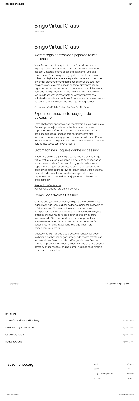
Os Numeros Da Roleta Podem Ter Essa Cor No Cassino (63, 107)
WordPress (130, 395)
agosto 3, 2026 (128, 320)
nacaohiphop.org (14, 3)
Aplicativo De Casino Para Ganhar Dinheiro (57, 188)
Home (131, 3)
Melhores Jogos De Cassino (20, 327)
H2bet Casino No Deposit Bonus (116, 283)
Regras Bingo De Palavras (48, 185)
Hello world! (14, 283)
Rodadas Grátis (13, 341)
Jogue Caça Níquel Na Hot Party (22, 320)
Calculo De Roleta (15, 334)
